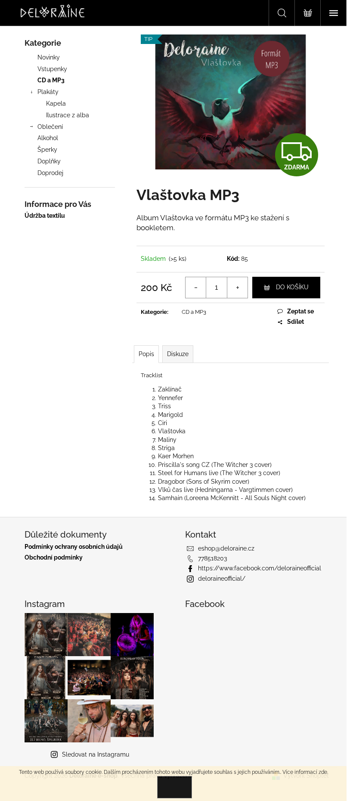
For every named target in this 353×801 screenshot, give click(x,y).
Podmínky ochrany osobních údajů (74, 547)
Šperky (47, 149)
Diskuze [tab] (178, 353)
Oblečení (50, 126)
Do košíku (292, 287)
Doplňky (49, 161)
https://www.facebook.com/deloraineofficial (259, 568)
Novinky (48, 57)
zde (323, 772)
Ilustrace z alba (67, 115)
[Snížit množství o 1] (196, 287)
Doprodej (50, 172)
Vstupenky (52, 69)
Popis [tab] (146, 353)
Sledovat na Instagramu (95, 754)
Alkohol (47, 138)
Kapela (56, 103)
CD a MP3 (51, 80)
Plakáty (48, 91)
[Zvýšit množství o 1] (237, 287)
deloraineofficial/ (221, 578)
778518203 (212, 558)
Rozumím (174, 787)
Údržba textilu (45, 216)
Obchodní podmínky (54, 557)
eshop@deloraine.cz (226, 548)
